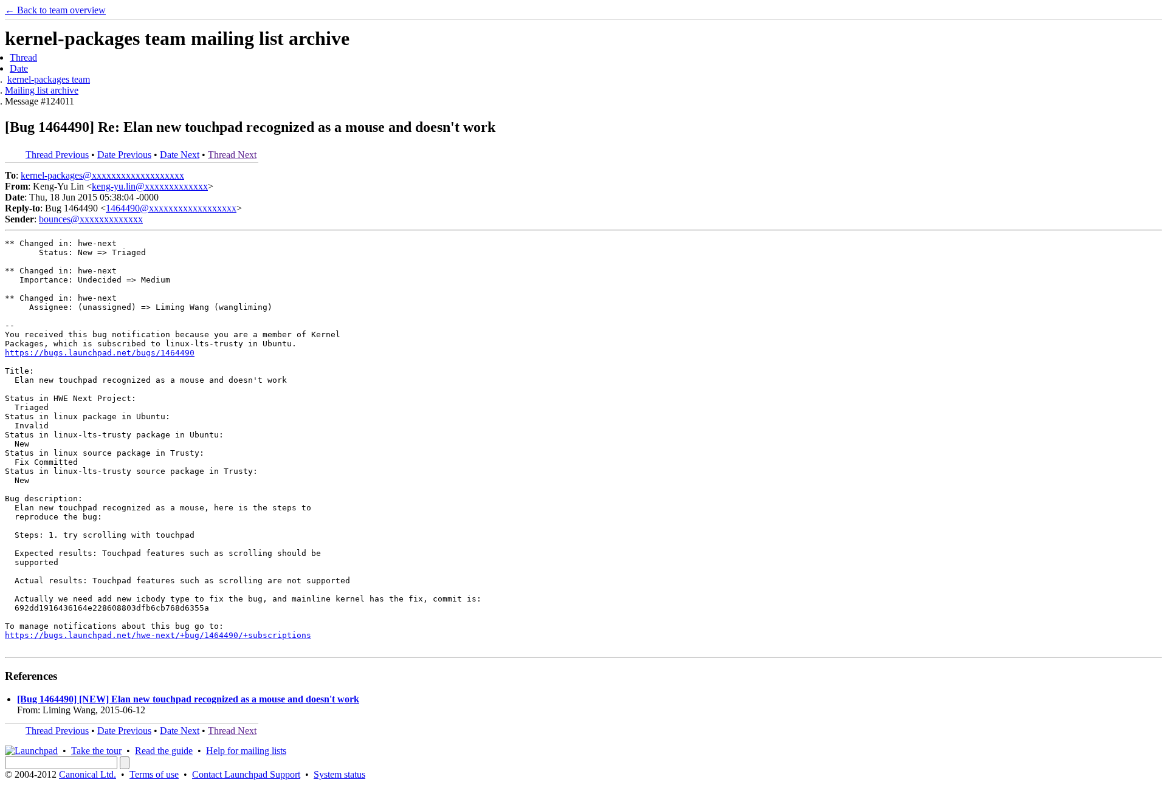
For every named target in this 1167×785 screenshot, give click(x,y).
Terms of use (154, 774)
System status (339, 774)
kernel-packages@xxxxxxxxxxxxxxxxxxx (102, 175)
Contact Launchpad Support (246, 774)
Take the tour (96, 751)
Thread (23, 57)
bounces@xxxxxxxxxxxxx (91, 219)
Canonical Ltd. (87, 774)
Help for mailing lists (246, 751)
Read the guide (164, 751)
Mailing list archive (41, 90)
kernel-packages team (48, 79)
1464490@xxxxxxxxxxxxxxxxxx (171, 208)
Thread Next (232, 154)
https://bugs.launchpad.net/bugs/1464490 (99, 352)
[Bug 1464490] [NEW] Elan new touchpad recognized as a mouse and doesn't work (188, 699)
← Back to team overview (55, 10)
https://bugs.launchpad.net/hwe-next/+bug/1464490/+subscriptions (158, 635)
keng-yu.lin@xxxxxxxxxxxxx (150, 186)
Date (19, 68)
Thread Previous (57, 154)
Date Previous (124, 154)
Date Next (179, 154)
